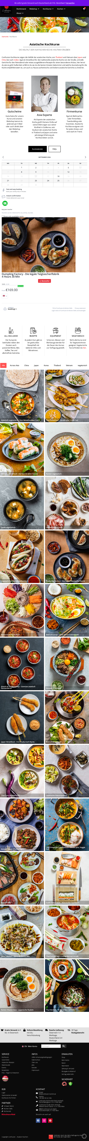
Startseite (5, 37)
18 (58, 176)
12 (68, 172)
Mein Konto (32, 1046)
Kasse (64, 1063)
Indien (16, 60)
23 (36, 180)
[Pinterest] (50, 1120)
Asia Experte (44, 115)
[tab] (37, 149)
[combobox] (51, 1046)
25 (58, 180)
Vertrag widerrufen (68, 1074)
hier (84, 348)
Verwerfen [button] (70, 3)
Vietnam (69, 365)
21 (8, 180)
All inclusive (11, 336)
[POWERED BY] (10, 310)
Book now (21, 286)
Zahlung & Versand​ (68, 1069)
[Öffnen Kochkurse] (53, 9)
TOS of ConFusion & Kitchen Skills (62, 308)
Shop (63, 1057)
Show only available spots (13, 216)
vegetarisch (82, 365)
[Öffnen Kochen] (65, 9)
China (4, 60)
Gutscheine (14, 111)
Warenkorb (65, 1066)
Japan (80, 57)
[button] (84, 1136)
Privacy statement (80, 308)
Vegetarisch (78, 336)
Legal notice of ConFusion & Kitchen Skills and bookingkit (69, 310)
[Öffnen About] (23, 13)
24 (48, 180)
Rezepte (33, 336)
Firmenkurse (74, 111)
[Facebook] (38, 1120)
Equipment (55, 336)
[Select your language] (5, 296)
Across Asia (14, 365)
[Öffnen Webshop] (38, 9)
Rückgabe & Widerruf (68, 1071)
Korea (46, 365)
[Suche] (64, 1046)
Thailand (59, 57)
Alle (3, 365)
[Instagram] (44, 1120)
